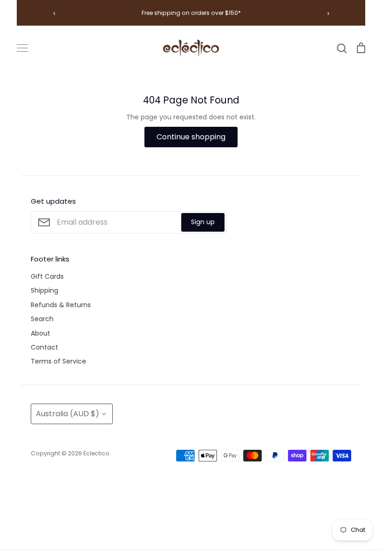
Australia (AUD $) (67, 413)
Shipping (44, 290)
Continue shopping (191, 136)
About (40, 333)
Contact (44, 347)
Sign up (203, 222)
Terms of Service (58, 361)
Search (42, 318)
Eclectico (96, 453)
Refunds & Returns (61, 304)
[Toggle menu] (22, 48)
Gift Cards (47, 276)
